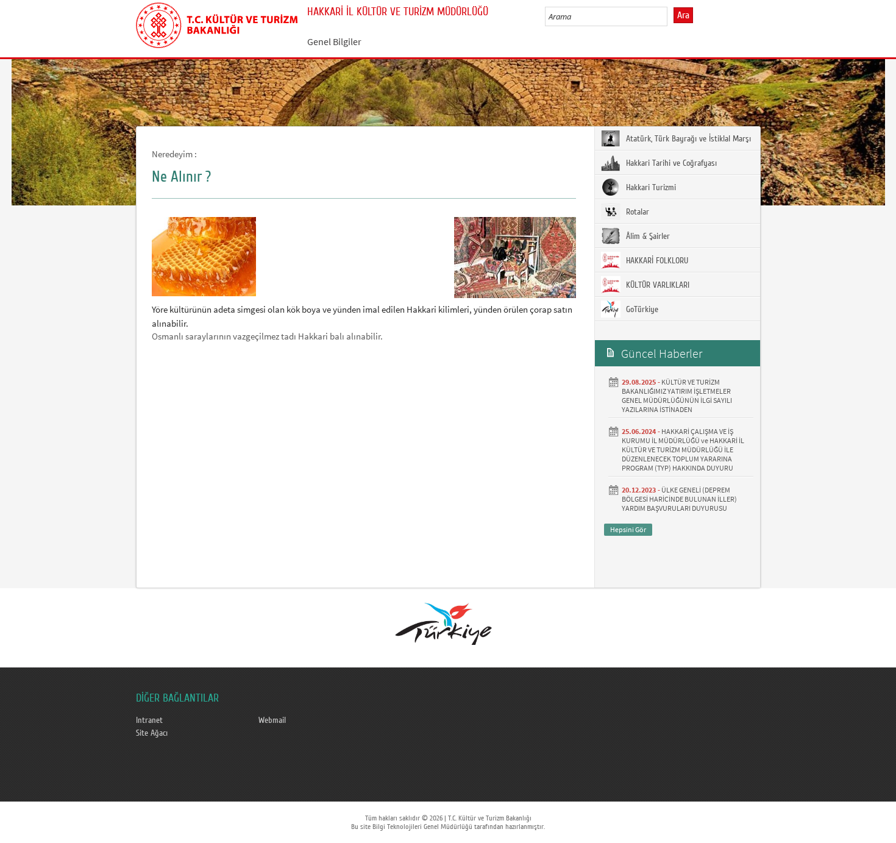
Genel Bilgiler (334, 41)
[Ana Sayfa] (216, 23)
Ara (683, 15)
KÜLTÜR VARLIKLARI (656, 285)
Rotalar (636, 212)
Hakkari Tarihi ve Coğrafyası (670, 163)
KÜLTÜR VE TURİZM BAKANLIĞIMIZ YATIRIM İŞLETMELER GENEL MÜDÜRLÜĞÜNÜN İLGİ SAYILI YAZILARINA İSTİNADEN (677, 395)
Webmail (272, 720)
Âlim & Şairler (647, 236)
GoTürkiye (641, 310)
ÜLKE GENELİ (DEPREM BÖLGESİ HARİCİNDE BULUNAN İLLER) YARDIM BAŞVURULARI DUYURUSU (679, 499)
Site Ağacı (152, 733)
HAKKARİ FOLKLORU (656, 261)
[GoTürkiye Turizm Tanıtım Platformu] (447, 623)
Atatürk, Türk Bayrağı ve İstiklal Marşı (687, 139)
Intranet (149, 720)
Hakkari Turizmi (650, 188)
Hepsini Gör (628, 529)
